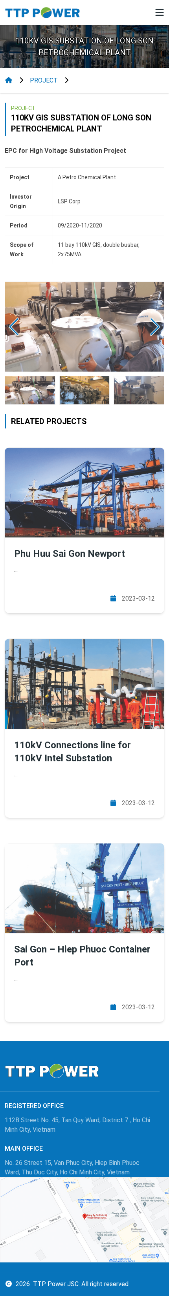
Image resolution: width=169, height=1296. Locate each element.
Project (44, 80)
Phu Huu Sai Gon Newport (69, 553)
